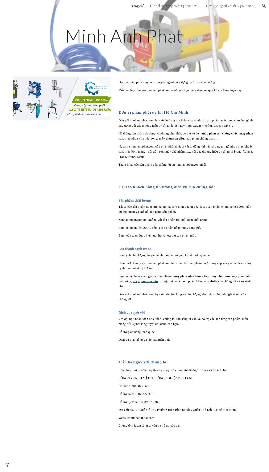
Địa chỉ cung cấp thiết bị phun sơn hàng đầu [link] (175, 6)
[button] (264, 6)
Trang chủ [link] (137, 6)
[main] (124, 35)
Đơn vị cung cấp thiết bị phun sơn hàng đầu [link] (231, 6)
